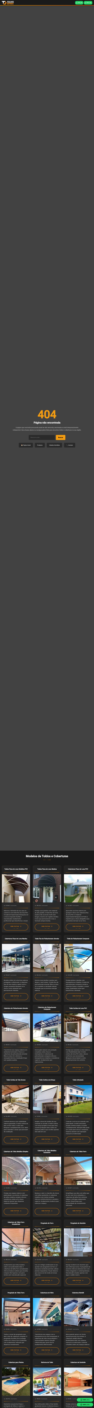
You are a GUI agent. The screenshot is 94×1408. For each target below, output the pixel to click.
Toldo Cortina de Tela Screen (16, 1080)
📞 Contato (69, 445)
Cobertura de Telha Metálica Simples (16, 1151)
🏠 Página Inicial (26, 445)
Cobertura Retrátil (78, 1293)
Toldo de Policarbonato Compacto (78, 939)
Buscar (60, 437)
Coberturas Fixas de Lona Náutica (16, 939)
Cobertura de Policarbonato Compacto (47, 1008)
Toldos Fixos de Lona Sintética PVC (16, 869)
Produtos (40, 445)
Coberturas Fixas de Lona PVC (78, 869)
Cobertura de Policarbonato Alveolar (16, 1008)
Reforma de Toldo (47, 1362)
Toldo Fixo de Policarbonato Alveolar (47, 939)
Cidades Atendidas (54, 445)
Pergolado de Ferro (47, 1223)
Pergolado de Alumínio (78, 1223)
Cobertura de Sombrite (78, 1362)
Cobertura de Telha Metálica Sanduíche (47, 1151)
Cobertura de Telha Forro (78, 1151)
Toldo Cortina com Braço (47, 1080)
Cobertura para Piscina (16, 1362)
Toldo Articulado (78, 1080)
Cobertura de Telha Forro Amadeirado (16, 1223)
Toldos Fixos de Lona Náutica (47, 869)
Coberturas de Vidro (47, 1293)
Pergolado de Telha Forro (16, 1293)
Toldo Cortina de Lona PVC (78, 1008)
